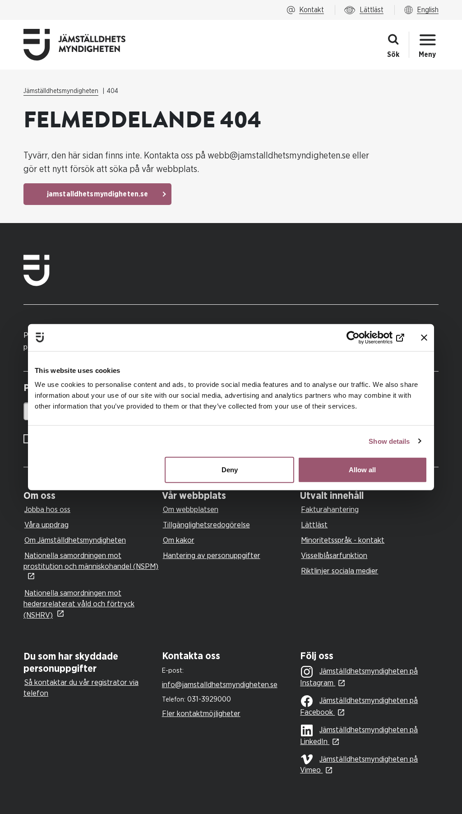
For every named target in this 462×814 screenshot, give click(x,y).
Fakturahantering (330, 509)
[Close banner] (424, 337)
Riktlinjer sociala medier (339, 571)
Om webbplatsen (190, 509)
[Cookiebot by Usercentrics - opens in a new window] (364, 337)
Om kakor (178, 540)
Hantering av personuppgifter (211, 555)
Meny (427, 54)
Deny (230, 470)
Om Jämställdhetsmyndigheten (75, 540)
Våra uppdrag (46, 525)
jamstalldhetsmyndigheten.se (97, 194)
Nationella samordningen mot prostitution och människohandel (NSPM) (90, 561)
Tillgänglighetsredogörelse (206, 525)
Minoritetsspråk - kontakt (342, 540)
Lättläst (314, 525)
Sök (393, 54)
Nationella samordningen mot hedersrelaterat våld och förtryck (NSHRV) (78, 604)
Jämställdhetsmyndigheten (60, 91)
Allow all (362, 470)
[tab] (90, 496)
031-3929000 (209, 699)
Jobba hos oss (47, 509)
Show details (389, 441)
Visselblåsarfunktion (334, 555)
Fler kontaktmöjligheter (201, 713)
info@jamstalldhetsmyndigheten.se (219, 684)
